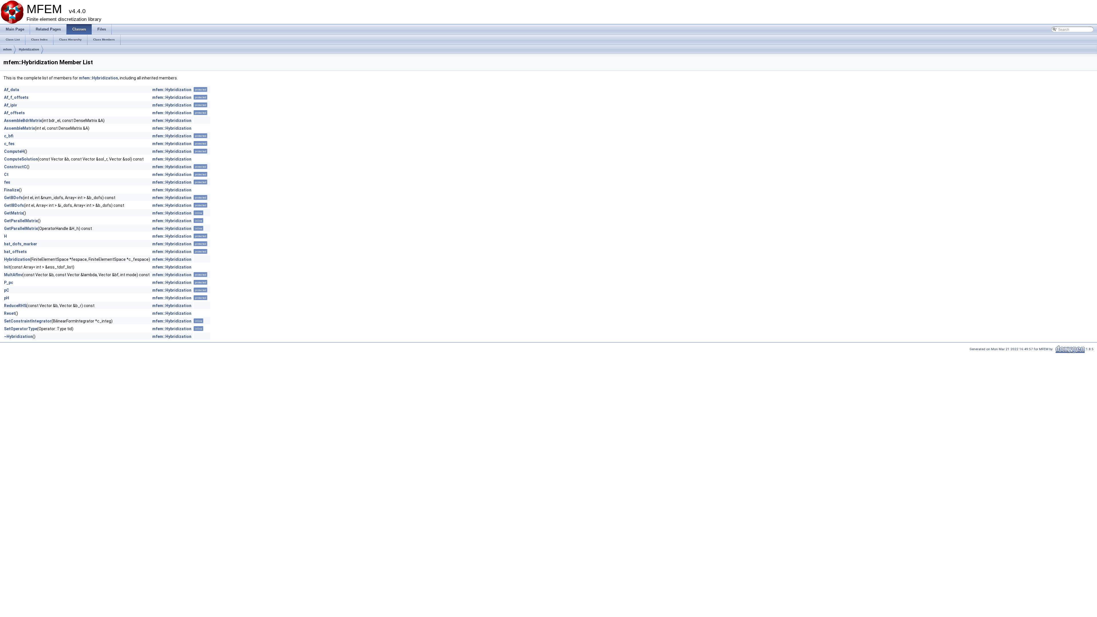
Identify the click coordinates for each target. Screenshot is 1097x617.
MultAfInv (13, 275)
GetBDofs (13, 197)
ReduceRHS (15, 305)
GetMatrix (13, 213)
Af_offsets (14, 113)
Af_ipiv (10, 105)
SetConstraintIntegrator (27, 321)
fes (7, 182)
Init (7, 267)
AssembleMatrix (19, 128)
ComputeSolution (21, 159)
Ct (6, 174)
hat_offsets (15, 251)
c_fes (9, 143)
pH (6, 298)
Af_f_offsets (16, 97)
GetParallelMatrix (21, 221)
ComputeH (14, 151)
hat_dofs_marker (20, 244)
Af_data (11, 89)
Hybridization (29, 49)
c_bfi (8, 136)
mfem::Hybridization (98, 78)
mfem (7, 49)
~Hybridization (18, 336)
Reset (9, 313)
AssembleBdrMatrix (23, 120)
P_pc (8, 282)
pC (6, 290)
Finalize (11, 190)
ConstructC (15, 167)
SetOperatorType (20, 328)
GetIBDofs (14, 205)
